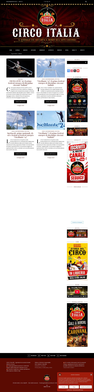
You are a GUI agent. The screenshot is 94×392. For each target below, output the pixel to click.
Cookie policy (45, 367)
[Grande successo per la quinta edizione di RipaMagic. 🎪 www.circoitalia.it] (82, 214)
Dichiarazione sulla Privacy (78, 389)
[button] (91, 374)
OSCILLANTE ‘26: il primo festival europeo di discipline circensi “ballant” (20, 83)
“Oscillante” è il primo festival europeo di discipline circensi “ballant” (51, 135)
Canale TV (74, 50)
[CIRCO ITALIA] (47, 377)
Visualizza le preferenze (85, 387)
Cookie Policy (69, 389)
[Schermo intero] (85, 296)
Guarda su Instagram (77, 222)
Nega (74, 387)
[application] (77, 292)
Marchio (25, 50)
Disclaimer (43, 365)
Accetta (63, 387)
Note (51, 367)
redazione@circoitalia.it (12, 1)
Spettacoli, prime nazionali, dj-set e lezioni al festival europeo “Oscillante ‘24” (20, 135)
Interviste (51, 50)
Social (66, 50)
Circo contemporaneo (48, 79)
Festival (20, 79)
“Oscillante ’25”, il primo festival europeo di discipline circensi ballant (50, 83)
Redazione (37, 365)
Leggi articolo (20, 101)
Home (10, 50)
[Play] (68, 296)
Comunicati (42, 50)
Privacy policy (38, 367)
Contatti (21, 1)
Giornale (17, 50)
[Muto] (83, 296)
